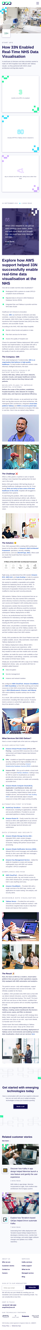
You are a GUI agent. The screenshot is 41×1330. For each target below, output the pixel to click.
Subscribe (32, 1287)
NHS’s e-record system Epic (27, 406)
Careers (5, 1273)
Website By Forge (16, 1326)
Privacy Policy (5, 1326)
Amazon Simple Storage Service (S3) (18, 836)
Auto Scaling (20, 577)
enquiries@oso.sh (8, 1307)
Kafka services (27, 1262)
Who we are (6, 1262)
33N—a (11, 315)
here (33, 1034)
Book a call (20, 1106)
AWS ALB (9, 577)
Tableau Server (11, 901)
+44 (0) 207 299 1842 (9, 1305)
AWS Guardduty (10, 686)
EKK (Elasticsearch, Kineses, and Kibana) (21, 690)
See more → (6, 1141)
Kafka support (27, 1266)
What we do (26, 1269)
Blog (23, 1277)
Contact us (6, 1269)
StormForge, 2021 (24, 552)
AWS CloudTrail (17, 683)
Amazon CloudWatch (31, 683)
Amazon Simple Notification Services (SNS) (21, 849)
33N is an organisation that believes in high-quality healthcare (18, 362)
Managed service (28, 1273)
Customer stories (8, 1266)
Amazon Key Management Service (18, 860)
